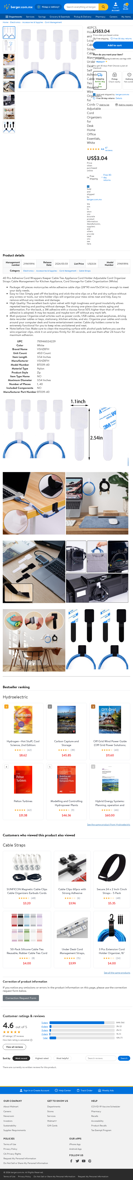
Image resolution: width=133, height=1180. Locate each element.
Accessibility (97, 1120)
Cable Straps (85, 270)
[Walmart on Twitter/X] (77, 1161)
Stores (50, 1111)
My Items (126, 16)
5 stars (45, 1022)
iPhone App (75, 1144)
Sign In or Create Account (36, 1090)
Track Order (86, 1090)
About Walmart (10, 1106)
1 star (45, 1038)
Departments (15, 16)
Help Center (65, 1090)
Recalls (94, 1116)
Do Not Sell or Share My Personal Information (25, 1163)
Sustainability (9, 1125)
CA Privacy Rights (12, 1153)
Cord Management (53, 22)
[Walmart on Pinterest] (90, 1161)
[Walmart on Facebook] (71, 1161)
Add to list (104, 104)
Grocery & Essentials (60, 16)
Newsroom (8, 1116)
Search (124, 1058)
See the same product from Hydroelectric (108, 824)
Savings (42, 16)
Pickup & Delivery (82, 16)
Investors (7, 1120)
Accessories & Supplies (32, 22)
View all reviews (14, 1046)
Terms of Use (9, 1144)
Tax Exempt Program (101, 1130)
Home (5, 22)
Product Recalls (99, 1125)
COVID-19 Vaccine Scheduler (105, 1106)
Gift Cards (52, 1125)
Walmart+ (52, 1120)
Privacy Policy (10, 1148)
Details (119, 98)
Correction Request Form (21, 998)
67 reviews (108, 149)
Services (30, 16)
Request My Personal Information (19, 1158)
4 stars (44, 1026)
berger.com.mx (94, 199)
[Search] (103, 6)
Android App (75, 1148)
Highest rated (41, 1058)
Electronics (15, 22)
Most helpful (62, 1058)
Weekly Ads (108, 1090)
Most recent (21, 1058)
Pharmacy (100, 16)
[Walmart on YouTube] (84, 1161)
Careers (113, 16)
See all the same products (117, 972)
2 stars (45, 1034)
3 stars (45, 1030)
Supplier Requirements (14, 1130)
